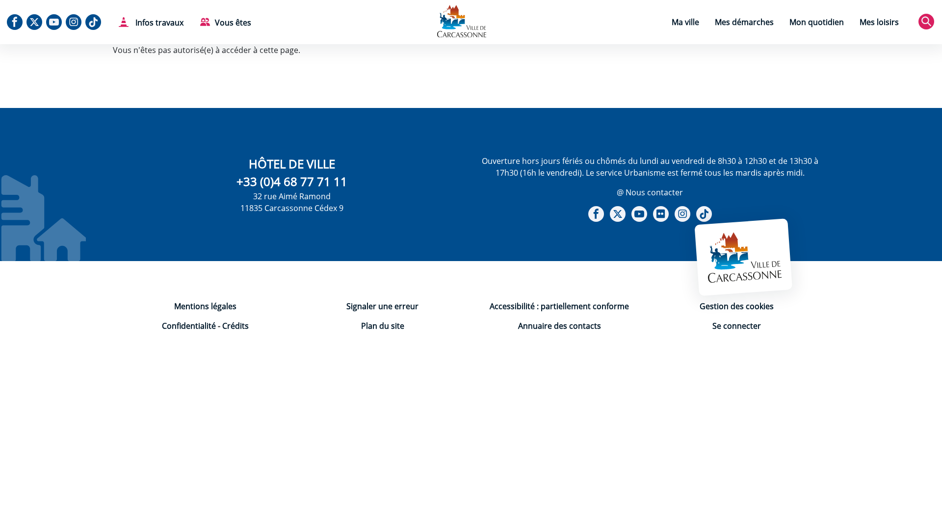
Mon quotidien (816, 22)
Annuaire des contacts (559, 325)
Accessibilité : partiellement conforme (559, 306)
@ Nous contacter (650, 192)
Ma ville (685, 22)
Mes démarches (744, 22)
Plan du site (382, 325)
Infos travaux (158, 22)
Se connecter (736, 325)
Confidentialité (189, 325)
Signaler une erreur (382, 306)
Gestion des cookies (737, 306)
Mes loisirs (879, 22)
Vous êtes (233, 22)
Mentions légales (205, 306)
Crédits (235, 325)
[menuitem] (685, 23)
